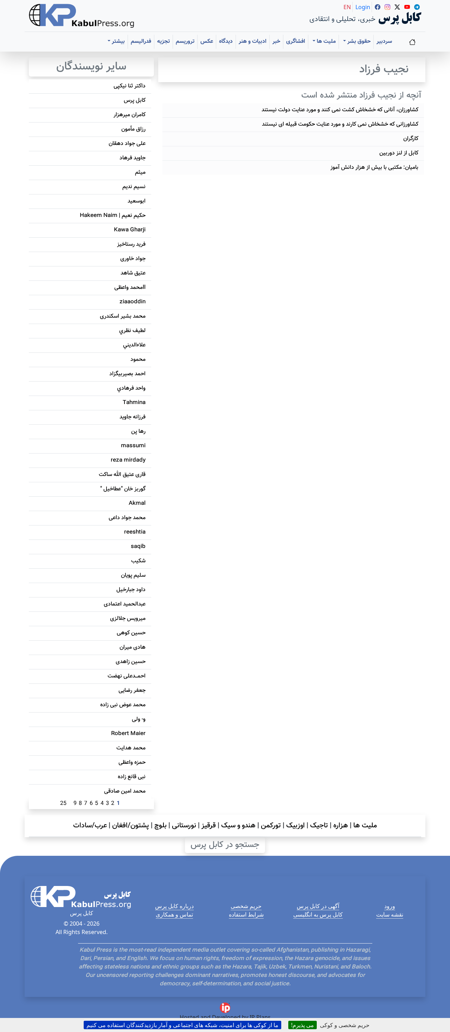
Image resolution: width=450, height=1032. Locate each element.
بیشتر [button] (117, 41)
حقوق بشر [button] (358, 41)
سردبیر (384, 41)
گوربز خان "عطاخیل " (123, 489)
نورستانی (184, 825)
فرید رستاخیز (131, 244)
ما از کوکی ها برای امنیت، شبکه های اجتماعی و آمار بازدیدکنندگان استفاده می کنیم (182, 1025)
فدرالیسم (141, 41)
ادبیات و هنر (252, 41)
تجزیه (163, 41)
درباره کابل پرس (174, 906)
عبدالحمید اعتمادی (125, 604)
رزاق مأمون (133, 129)
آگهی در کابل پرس (318, 906)
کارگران (410, 138)
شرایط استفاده (246, 914)
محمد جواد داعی (127, 518)
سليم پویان (133, 575)
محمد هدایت (131, 748)
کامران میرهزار (130, 115)
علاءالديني (134, 345)
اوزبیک (295, 825)
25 (63, 803)
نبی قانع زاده (132, 777)
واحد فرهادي (131, 388)
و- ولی (139, 719)
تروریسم (185, 41)
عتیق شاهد (133, 273)
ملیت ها (365, 825)
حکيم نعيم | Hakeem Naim (113, 215)
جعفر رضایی (132, 690)
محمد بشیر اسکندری (123, 316)
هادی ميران (133, 647)
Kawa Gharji (130, 230)
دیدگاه (226, 41)
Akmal (137, 503)
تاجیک (319, 825)
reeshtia (135, 532)
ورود (389, 906)
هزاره (340, 825)
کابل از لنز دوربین (398, 153)
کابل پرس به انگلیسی (318, 914)
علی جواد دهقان (127, 143)
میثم (140, 172)
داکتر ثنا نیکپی (130, 86)
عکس (206, 41)
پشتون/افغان (130, 825)
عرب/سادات (90, 825)
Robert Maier (128, 733)
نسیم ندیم (134, 187)
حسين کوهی (131, 633)
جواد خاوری (133, 258)
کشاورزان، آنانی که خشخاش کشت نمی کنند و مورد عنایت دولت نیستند (340, 110)
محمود (138, 359)
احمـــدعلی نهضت (127, 676)
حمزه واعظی (132, 762)
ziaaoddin (133, 302)
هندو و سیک (238, 825)
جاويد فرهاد (133, 158)
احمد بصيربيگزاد (127, 374)
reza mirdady (128, 460)
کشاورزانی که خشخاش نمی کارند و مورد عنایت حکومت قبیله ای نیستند (340, 124)
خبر (276, 41)
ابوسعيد (137, 201)
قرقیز (208, 825)
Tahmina (134, 402)
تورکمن (271, 825)
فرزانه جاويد (133, 417)
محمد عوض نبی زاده (123, 705)
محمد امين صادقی (125, 791)
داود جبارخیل (131, 590)
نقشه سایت (389, 914)
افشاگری (295, 41)
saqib (138, 546)
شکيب (138, 561)
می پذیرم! (302, 1025)
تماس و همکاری (174, 914)
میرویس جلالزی (128, 618)
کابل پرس (135, 100)
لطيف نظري (132, 330)
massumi (133, 446)
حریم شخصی (246, 906)
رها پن (138, 431)
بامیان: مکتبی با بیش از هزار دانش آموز (374, 167)
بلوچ (160, 825)
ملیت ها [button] (325, 41)
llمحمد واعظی (130, 287)
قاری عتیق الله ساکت (122, 474)
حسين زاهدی (131, 661)
